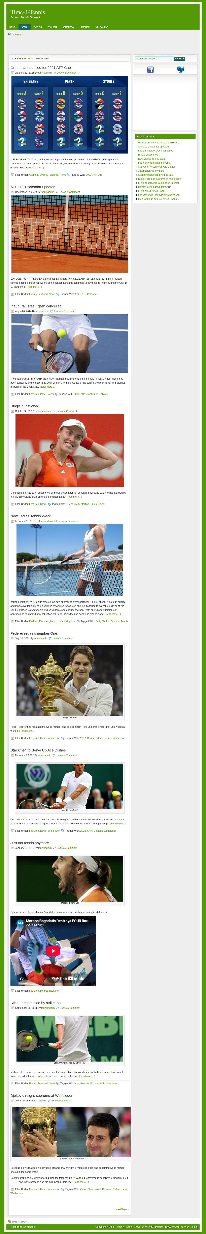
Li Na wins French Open (151, 191)
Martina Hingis (89, 504)
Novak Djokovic (103, 1189)
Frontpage (17, 34)
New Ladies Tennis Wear (30, 516)
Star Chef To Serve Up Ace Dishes (38, 750)
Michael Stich (97, 1083)
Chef (89, 830)
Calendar (92, 294)
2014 (76, 394)
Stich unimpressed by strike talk (35, 1003)
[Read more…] (36, 167)
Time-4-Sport (20, 1221)
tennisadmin (45, 72)
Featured (53, 174)
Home (12, 27)
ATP (84, 294)
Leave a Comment (67, 72)
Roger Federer (95, 738)
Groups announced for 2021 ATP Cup (40, 68)
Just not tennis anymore (29, 843)
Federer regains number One (33, 633)
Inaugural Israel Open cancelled (36, 306)
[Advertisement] (165, 104)
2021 (89, 174)
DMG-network (172, 1227)
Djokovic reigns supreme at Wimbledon (41, 1096)
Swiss (101, 504)
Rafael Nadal (120, 1189)
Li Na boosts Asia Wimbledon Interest (158, 183)
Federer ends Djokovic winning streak (158, 195)
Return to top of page (23, 1227)
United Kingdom (66, 621)
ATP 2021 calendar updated (32, 187)
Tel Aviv (104, 394)
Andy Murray (82, 1083)
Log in (194, 1227)
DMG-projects (155, 1227)
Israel (43, 394)
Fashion (52, 27)
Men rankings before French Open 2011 (160, 199)
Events (38, 27)
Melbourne (102, 27)
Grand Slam (73, 504)
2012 (83, 738)
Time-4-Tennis (27, 12)
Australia (34, 174)
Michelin (98, 830)
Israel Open (92, 394)
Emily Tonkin (102, 621)
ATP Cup (97, 174)
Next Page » (122, 1209)
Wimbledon (69, 27)
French (85, 27)
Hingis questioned (24, 406)
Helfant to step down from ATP (154, 187)
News (25, 27)
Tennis (124, 621)
